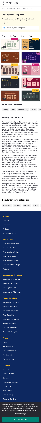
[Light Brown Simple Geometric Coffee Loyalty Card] (10, 70)
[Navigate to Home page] (10, 3)
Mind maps (26, 205)
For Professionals (9, 351)
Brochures (17, 205)
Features (6, 221)
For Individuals (8, 346)
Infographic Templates (11, 302)
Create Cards (11, 8)
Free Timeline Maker (10, 248)
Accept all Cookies (20, 419)
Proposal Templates (10, 328)
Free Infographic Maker (11, 244)
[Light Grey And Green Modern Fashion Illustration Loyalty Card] (10, 44)
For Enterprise (8, 355)
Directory (6, 225)
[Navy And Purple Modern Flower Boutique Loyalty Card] (31, 57)
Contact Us (7, 386)
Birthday (5, 109)
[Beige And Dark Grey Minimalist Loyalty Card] (31, 96)
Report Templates (9, 323)
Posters (35, 205)
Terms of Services (9, 399)
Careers (6, 378)
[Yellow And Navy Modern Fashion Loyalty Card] (31, 44)
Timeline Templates (10, 307)
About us (6, 369)
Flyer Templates (8, 315)
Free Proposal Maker (10, 260)
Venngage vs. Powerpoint (12, 279)
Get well (33, 109)
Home (3, 8)
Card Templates (21, 8)
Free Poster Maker (10, 256)
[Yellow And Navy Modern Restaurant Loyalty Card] (10, 83)
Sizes (22, 36)
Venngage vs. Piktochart (11, 292)
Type (30, 36)
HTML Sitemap (8, 374)
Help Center (7, 391)
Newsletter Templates (11, 319)
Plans (5, 342)
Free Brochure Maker (11, 252)
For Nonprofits (8, 359)
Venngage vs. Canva (10, 283)
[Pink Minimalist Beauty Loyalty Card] (31, 70)
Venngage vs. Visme (10, 288)
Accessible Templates (10, 332)
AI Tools (6, 229)
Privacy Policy (8, 395)
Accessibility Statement (11, 382)
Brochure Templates (10, 311)
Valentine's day (23, 109)
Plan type (13, 36)
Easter (13, 109)
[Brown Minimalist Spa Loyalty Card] (10, 57)
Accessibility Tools (9, 233)
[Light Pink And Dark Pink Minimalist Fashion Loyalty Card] (31, 83)
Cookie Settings (20, 414)
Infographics (7, 205)
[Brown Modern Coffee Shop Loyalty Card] (10, 96)
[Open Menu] (37, 3)
